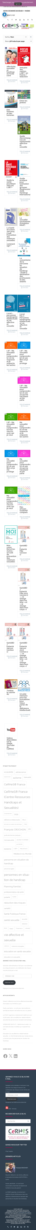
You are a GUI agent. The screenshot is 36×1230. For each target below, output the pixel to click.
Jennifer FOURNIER (22, 840)
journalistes (19, 844)
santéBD (7, 908)
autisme (17, 778)
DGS (16, 814)
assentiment (7, 776)
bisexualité (27, 777)
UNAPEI (27, 928)
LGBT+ (16, 848)
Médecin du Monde (23, 854)
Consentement (8, 813)
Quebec (14, 896)
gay (29, 829)
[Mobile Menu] (32, 26)
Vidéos (27, 11)
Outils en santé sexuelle (13, 11)
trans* (11, 928)
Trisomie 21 (19, 928)
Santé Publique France (15, 914)
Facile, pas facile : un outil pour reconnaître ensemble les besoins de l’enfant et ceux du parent (16, 1186)
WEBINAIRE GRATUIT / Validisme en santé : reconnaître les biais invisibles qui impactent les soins (17, 1027)
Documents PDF (9, 15)
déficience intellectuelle (12, 820)
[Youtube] (20, 20)
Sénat (5, 928)
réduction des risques (15, 903)
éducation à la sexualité (12, 957)
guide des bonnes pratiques (12, 835)
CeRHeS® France (14, 784)
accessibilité (8, 772)
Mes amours (23, 848)
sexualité (24, 919)
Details (12, 81)
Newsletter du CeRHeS (25, 1212)
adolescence (21, 772)
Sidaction (24, 924)
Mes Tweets (9, 1151)
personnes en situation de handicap (17, 877)
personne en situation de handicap (16, 862)
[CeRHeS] (18, 26)
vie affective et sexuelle (14, 937)
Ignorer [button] (18, 4)
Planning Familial (12, 886)
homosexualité (9, 840)
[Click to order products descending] (31, 37)
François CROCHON (15, 829)
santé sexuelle (11, 920)
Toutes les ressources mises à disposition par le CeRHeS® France (16, 7)
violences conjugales (18, 946)
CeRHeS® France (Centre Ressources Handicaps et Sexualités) (17, 799)
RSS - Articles (12, 1108)
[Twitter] (16, 20)
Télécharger (12, 80)
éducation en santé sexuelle (17, 951)
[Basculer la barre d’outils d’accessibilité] (4, 14)
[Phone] (8, 20)
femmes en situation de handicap (13, 824)
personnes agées (9, 869)
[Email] (28, 20)
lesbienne (7, 849)
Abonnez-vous (9, 982)
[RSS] (32, 20)
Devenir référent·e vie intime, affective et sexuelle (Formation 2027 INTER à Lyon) (17, 1177)
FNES (25, 824)
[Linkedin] (24, 20)
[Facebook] (12, 20)
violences (6, 946)
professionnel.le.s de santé (14, 892)
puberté (7, 897)
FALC (24, 820)
